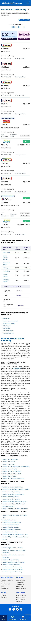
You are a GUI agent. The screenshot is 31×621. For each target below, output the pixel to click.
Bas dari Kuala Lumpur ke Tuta (12, 522)
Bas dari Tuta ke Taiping (10, 469)
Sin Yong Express (5, 275)
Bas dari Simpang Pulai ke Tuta (12, 529)
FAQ (2, 586)
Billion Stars (6, 253)
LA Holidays (6, 271)
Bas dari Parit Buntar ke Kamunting (13, 569)
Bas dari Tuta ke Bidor (9, 462)
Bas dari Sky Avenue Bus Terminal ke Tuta (15, 534)
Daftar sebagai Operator (20, 600)
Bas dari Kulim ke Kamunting (11, 564)
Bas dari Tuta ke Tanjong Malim (12, 471)
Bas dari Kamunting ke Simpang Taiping (14, 501)
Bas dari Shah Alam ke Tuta (11, 527)
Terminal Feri (20, 584)
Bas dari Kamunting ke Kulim (11, 499)
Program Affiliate (21, 595)
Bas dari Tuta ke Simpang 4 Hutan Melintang (16, 466)
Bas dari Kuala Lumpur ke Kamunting (13, 562)
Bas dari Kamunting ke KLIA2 (11, 497)
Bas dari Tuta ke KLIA (9, 464)
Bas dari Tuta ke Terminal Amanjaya (13, 478)
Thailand (3, 595)
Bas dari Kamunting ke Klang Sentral (13, 494)
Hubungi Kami (5, 584)
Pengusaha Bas (20, 580)
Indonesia (4, 597)
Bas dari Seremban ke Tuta (11, 525)
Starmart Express (6, 280)
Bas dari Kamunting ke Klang (11, 492)
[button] (9, 35)
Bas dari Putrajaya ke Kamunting (12, 572)
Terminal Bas (20, 582)
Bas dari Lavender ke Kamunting (12, 567)
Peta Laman (5, 588)
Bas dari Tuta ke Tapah (9, 476)
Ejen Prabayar (20, 597)
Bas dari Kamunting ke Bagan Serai (13, 487)
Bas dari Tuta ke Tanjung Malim (12, 474)
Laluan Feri (19, 586)
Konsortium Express (6, 263)
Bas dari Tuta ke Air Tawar (10, 459)
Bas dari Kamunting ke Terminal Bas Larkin (15, 509)
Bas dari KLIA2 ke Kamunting (11, 560)
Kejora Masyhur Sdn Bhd (5, 257)
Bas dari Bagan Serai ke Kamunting (13, 548)
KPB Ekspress (7, 268)
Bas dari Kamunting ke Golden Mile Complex (16, 489)
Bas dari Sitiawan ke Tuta (10, 532)
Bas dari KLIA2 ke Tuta (9, 520)
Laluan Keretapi (21, 589)
